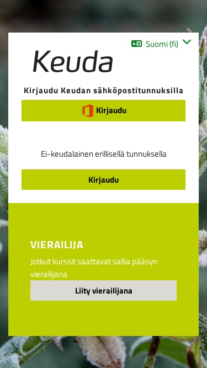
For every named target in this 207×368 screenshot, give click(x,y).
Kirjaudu (110, 110)
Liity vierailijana (103, 290)
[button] (161, 43)
